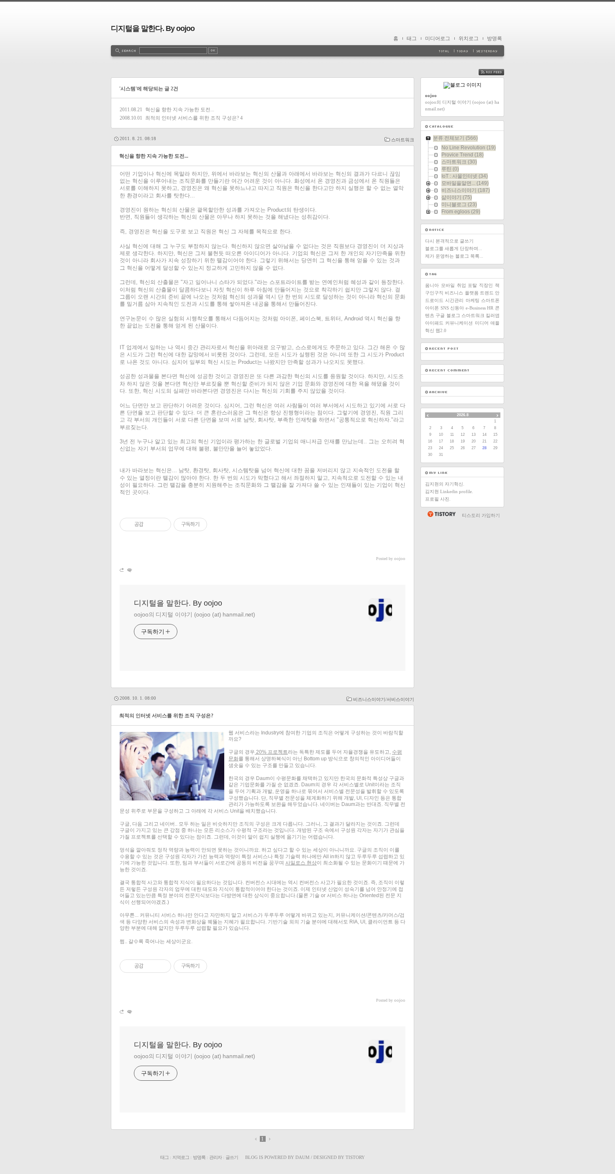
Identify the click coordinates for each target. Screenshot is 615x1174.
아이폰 (432, 307)
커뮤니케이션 (459, 322)
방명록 (494, 38)
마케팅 (472, 300)
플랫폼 (472, 292)
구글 (440, 315)
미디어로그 (437, 38)
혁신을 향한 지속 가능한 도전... (179, 110)
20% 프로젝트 (271, 752)
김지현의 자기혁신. (444, 483)
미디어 (482, 322)
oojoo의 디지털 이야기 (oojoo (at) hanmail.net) (194, 614)
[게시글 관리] (161, 524)
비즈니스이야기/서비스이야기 (383, 699)
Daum (302, 1157)
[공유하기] (151, 524)
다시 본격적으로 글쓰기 (449, 240)
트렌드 (487, 292)
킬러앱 (493, 315)
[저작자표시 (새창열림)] (211, 524)
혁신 (429, 330)
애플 (495, 322)
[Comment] (129, 570)
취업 (461, 285)
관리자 (215, 1157)
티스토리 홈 (441, 514)
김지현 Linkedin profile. (449, 491)
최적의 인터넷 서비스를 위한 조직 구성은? (192, 118)
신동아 (457, 307)
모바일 (448, 285)
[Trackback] (122, 570)
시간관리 (454, 300)
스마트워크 (402, 139)
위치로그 (469, 38)
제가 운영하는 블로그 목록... (454, 255)
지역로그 (180, 1157)
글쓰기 (232, 1157)
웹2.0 (441, 330)
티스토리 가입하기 (481, 515)
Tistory (355, 1157)
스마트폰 (490, 300)
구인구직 (434, 292)
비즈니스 (454, 292)
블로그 (453, 315)
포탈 (472, 285)
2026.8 (463, 415)
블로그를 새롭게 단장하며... (453, 248)
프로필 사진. (438, 498)
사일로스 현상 (301, 863)
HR (490, 307)
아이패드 (434, 322)
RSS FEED (497, 72)
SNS (445, 307)
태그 (412, 38)
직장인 (486, 285)
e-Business (476, 307)
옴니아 (432, 285)
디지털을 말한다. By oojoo (153, 28)
